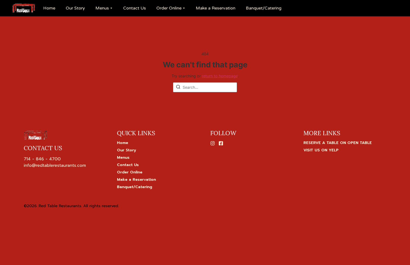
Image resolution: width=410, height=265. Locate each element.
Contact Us (134, 8)
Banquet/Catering (263, 8)
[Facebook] (221, 143)
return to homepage (220, 76)
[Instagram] (212, 143)
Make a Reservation (215, 8)
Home (49, 8)
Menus (102, 8)
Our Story (75, 8)
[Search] (178, 88)
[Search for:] (205, 87)
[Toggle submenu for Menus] (111, 8)
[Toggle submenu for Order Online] (183, 8)
